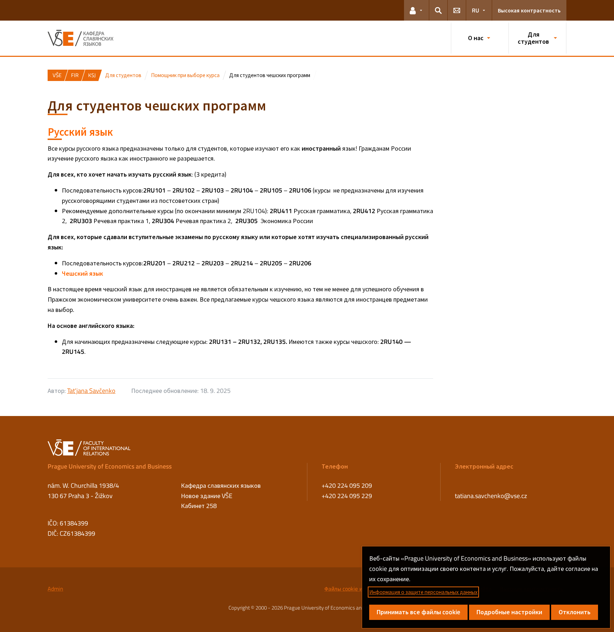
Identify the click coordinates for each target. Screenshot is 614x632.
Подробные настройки (509, 612)
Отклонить (575, 612)
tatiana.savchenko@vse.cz (491, 496)
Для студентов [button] (533, 37)
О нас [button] (476, 38)
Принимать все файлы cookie (418, 612)
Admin (55, 588)
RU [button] (475, 10)
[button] (416, 10)
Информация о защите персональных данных (423, 592)
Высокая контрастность (529, 10)
